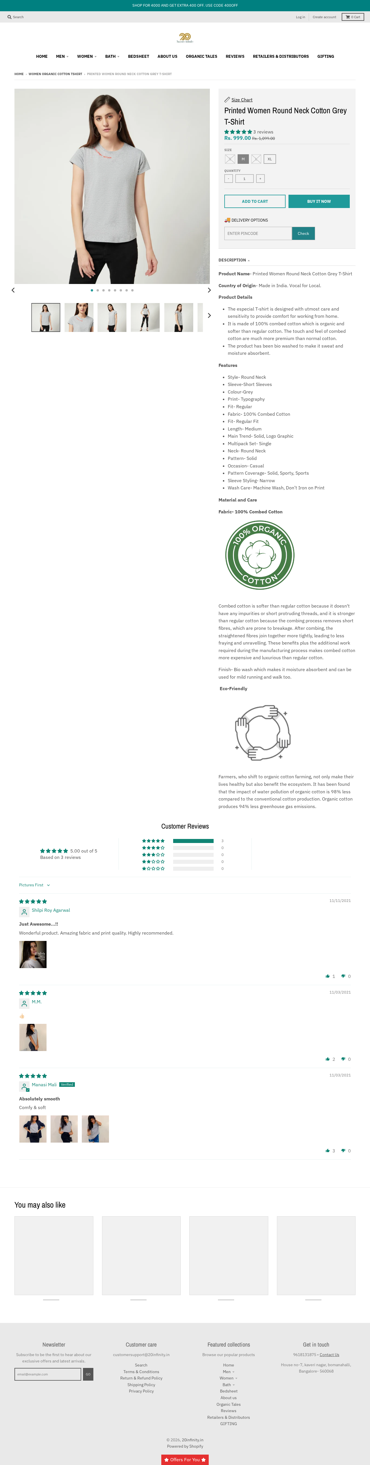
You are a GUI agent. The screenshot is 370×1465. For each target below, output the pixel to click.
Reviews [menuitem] (235, 56)
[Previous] (14, 290)
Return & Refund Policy (141, 1378)
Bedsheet (229, 1391)
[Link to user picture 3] (95, 1129)
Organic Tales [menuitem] (201, 56)
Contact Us (329, 1354)
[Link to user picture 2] (64, 1129)
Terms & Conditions (141, 1371)
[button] (238, 132)
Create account (324, 17)
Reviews (228, 1410)
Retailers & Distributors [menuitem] (281, 56)
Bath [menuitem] (110, 56)
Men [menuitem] (60, 56)
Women (227, 1378)
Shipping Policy (141, 1384)
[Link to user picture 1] (33, 954)
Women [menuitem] (85, 56)
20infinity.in (193, 1439)
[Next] (209, 290)
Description (232, 260)
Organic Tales (229, 1404)
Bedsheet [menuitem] (138, 56)
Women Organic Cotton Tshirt (55, 74)
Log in (300, 17)
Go (88, 1374)
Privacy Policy (141, 1391)
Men (227, 1371)
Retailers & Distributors (228, 1417)
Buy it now (319, 201)
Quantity (232, 171)
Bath (227, 1384)
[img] (33, 901)
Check (303, 233)
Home (19, 74)
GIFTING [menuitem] (325, 56)
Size (228, 150)
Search (141, 1365)
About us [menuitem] (167, 56)
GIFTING (228, 1423)
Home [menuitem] (42, 56)
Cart (355, 17)
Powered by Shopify (185, 1446)
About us (229, 1397)
